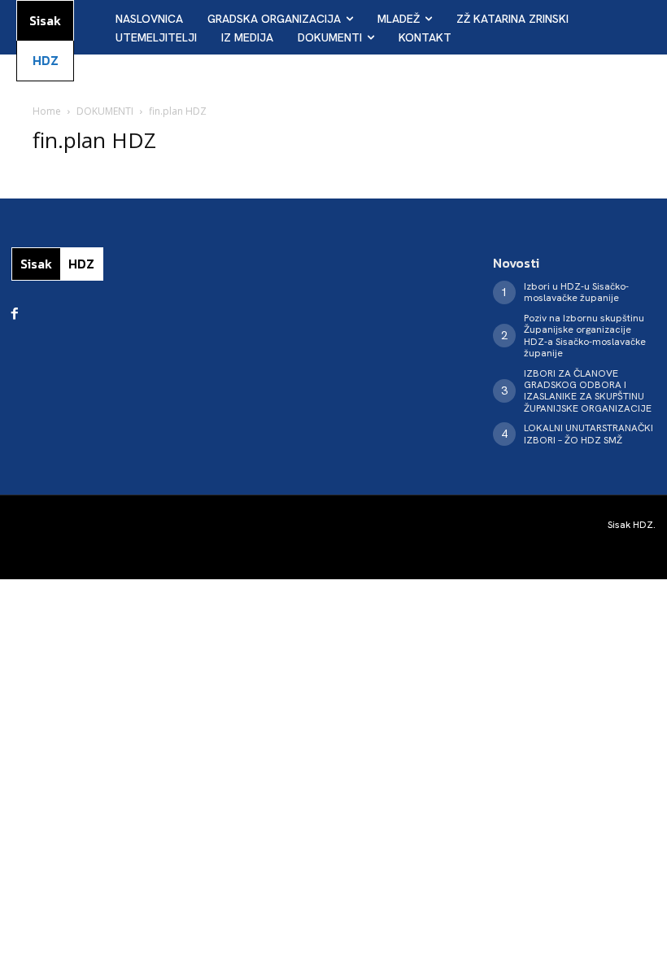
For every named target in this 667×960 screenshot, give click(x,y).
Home (47, 111)
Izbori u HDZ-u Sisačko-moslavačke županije (576, 292)
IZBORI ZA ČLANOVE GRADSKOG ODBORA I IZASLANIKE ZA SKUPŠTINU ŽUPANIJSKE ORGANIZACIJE (588, 391)
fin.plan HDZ (94, 140)
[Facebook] (15, 314)
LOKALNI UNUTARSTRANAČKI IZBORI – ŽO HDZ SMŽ (588, 433)
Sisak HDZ (630, 524)
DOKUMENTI (104, 111)
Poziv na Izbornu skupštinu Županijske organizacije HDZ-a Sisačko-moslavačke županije (585, 336)
